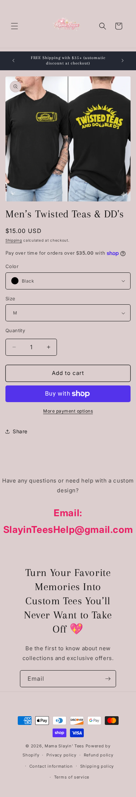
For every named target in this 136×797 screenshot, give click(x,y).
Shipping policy (97, 766)
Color (11, 266)
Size (10, 298)
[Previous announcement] (13, 60)
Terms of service (71, 777)
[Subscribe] (108, 678)
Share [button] (20, 431)
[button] (14, 26)
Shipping (13, 240)
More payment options (68, 411)
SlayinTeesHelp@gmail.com (68, 529)
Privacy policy (61, 755)
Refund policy (99, 755)
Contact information (51, 766)
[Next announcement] (123, 60)
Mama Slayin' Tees (64, 745)
